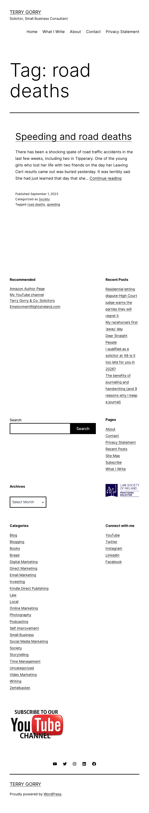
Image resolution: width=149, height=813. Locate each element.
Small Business (22, 635)
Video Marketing (23, 675)
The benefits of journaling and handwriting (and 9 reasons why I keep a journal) (121, 388)
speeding (53, 204)
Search (16, 420)
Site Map (113, 456)
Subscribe (114, 462)
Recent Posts (116, 449)
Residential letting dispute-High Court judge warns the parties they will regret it (121, 302)
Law (13, 595)
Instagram (114, 548)
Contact (93, 31)
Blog (13, 535)
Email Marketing (23, 575)
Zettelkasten (20, 688)
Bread (14, 555)
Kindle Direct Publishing (29, 588)
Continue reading (105, 178)
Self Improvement (24, 628)
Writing (15, 681)
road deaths (36, 204)
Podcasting (19, 622)
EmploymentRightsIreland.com (35, 307)
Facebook (114, 562)
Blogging (17, 542)
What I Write (53, 31)
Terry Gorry (25, 12)
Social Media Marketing (29, 641)
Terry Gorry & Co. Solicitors (32, 301)
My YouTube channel (27, 295)
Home (32, 31)
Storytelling (19, 655)
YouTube (113, 535)
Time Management (25, 661)
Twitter (111, 542)
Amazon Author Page (27, 289)
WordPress (52, 794)
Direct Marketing (23, 568)
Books (15, 548)
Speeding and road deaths (73, 136)
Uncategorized (22, 668)
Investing (17, 582)
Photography (20, 615)
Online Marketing (24, 608)
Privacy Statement (122, 31)
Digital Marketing (24, 562)
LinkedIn (113, 555)
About (75, 31)
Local (14, 602)
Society (44, 199)
